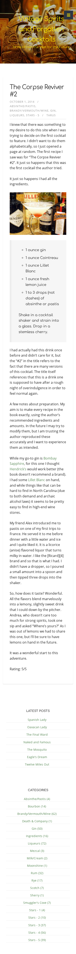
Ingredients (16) (37, 836)
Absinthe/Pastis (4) (37, 799)
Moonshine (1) (37, 866)
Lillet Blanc (36, 480)
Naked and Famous (37, 742)
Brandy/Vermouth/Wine (29, 110)
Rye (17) (36, 880)
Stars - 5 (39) (37, 940)
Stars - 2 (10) (37, 917)
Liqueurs (17, 115)
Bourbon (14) (37, 806)
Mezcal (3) (37, 851)
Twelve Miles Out (37, 764)
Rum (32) (37, 873)
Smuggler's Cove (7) (37, 903)
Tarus (51, 115)
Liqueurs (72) (37, 843)
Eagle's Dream (37, 757)
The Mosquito (37, 750)
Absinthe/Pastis (22, 106)
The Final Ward (37, 734)
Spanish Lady (37, 720)
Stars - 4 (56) (37, 932)
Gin (53, 110)
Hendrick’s (18, 469)
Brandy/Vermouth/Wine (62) (37, 814)
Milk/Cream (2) (37, 858)
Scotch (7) (37, 888)
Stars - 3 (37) (37, 925)
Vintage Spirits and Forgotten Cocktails (41, 29)
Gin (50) (37, 829)
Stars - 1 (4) (37, 910)
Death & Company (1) (37, 821)
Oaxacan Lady (37, 727)
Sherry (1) (37, 895)
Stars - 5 (32, 115)
